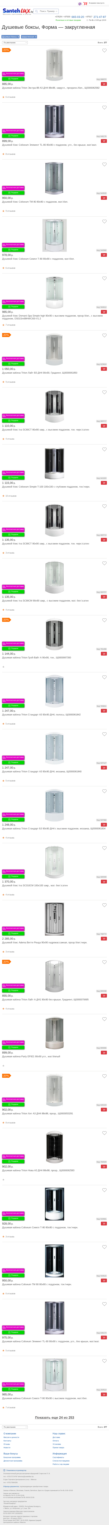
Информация (60, 1453)
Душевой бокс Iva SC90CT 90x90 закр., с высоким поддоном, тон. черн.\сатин (45, 543)
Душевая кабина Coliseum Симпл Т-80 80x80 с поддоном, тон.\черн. (40, 1227)
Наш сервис (59, 1433)
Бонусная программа (12, 1457)
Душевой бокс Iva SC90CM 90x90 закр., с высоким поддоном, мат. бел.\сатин (45, 600)
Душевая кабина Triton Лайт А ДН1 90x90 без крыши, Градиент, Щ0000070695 (45, 999)
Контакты (7, 1441)
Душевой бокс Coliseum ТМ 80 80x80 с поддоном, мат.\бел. (35, 201)
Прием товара (58, 1448)
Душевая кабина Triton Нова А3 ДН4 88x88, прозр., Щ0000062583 (38, 1170)
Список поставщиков (61, 1461)
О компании (10, 1433)
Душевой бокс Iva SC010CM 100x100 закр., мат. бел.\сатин (35, 885)
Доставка (56, 1437)
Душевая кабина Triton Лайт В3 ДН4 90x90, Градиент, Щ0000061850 (39, 372)
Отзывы (7, 1444)
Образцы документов (11, 1486)
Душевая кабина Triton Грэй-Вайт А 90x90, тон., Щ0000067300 (36, 657)
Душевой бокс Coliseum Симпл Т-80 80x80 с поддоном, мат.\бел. (38, 258)
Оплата (56, 1441)
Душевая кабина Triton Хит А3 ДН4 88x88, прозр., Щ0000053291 (37, 1113)
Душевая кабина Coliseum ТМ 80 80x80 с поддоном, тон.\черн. (37, 1284)
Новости (7, 1448)
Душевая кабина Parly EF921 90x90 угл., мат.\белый (31, 1056)
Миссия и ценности (11, 1437)
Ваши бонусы (11, 1453)
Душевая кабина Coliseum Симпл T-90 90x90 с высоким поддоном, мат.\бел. (44, 1398)
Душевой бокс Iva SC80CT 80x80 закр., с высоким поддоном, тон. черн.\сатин (45, 429)
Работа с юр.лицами (61, 1464)
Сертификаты (58, 1457)
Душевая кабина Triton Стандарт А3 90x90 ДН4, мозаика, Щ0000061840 (41, 771)
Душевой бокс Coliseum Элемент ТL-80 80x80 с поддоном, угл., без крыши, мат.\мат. (49, 145)
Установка (57, 1444)
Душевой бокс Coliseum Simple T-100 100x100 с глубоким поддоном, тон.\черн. (46, 486)
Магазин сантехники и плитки (17, 14)
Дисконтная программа (13, 1461)
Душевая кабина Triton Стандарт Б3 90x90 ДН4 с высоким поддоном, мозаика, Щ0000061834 (53, 828)
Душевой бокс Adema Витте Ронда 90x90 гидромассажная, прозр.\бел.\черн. (44, 942)
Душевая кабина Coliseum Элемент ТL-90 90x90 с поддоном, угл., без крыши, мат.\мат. (50, 1341)
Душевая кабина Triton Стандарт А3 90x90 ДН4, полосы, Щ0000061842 (41, 714)
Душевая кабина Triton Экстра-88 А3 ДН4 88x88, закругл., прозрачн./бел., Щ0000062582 (50, 87)
